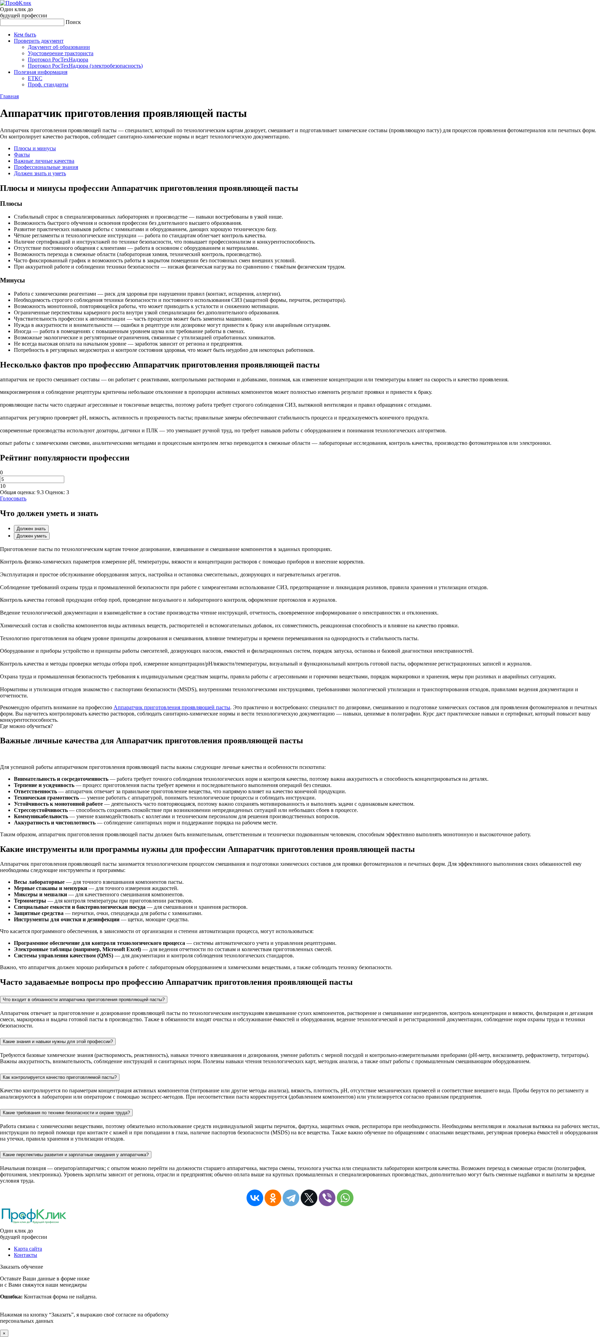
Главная (9, 96)
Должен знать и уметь (40, 173)
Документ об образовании (59, 47)
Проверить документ (39, 41)
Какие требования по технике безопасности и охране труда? (66, 1112)
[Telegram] (291, 1198)
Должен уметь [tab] (32, 536)
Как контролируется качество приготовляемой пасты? (60, 1077)
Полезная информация (40, 72)
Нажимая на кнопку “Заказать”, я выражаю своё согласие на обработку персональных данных (84, 1300)
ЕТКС (35, 78)
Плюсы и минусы (35, 148)
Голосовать (13, 498)
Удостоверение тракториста (60, 53)
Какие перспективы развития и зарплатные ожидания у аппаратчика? (76, 1154)
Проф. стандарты (48, 84)
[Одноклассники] (273, 1198)
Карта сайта (28, 1249)
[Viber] (327, 1198)
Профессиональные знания (46, 167)
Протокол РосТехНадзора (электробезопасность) (85, 66)
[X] (309, 1198)
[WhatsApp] (345, 1198)
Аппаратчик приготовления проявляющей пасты (172, 707)
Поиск (73, 22)
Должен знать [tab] (31, 528)
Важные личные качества (44, 161)
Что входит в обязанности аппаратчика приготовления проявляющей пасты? (84, 999)
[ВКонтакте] (255, 1198)
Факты (22, 155)
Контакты (25, 1255)
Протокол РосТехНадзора (58, 59)
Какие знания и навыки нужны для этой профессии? (58, 1041)
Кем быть (25, 34)
